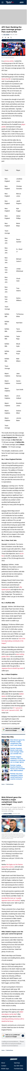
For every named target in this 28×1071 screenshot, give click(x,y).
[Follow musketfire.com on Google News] (23, 729)
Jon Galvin (6, 34)
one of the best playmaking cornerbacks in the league (13, 641)
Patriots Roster (9, 784)
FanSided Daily (18, 1068)
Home (3, 784)
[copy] (11, 37)
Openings (17, 1063)
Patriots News (9, 1050)
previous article (9, 61)
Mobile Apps (5, 1068)
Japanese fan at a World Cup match (13, 668)
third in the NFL (6, 79)
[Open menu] (2, 2)
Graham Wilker (7, 813)
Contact (3, 1066)
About (3, 1063)
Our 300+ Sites (18, 1066)
